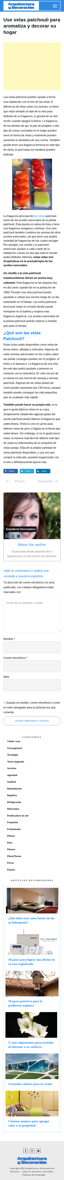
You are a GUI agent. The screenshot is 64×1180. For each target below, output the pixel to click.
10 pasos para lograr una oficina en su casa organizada (32, 949)
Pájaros (11, 869)
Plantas (11, 836)
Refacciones (13, 809)
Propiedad (12, 822)
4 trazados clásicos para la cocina (32, 1071)
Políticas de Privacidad (33, 1175)
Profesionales (14, 829)
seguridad (12, 775)
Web (6, 676)
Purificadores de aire (18, 815)
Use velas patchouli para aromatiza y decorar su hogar (31, 26)
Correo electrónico (15, 657)
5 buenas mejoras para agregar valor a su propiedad (32, 1110)
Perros (10, 863)
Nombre (9, 638)
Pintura (11, 849)
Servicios (11, 768)
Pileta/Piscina (14, 856)
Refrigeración (14, 802)
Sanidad (11, 782)
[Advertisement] (32, 66)
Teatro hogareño (15, 761)
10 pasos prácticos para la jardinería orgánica (32, 990)
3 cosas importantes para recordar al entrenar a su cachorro (32, 1032)
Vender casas (13, 741)
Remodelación (14, 788)
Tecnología (12, 755)
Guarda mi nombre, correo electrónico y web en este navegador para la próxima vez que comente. (31, 707)
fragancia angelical (14, 316)
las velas (39, 216)
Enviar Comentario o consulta (32, 721)
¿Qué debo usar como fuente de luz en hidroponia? (32, 907)
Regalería (12, 795)
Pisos (9, 842)
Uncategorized (14, 748)
